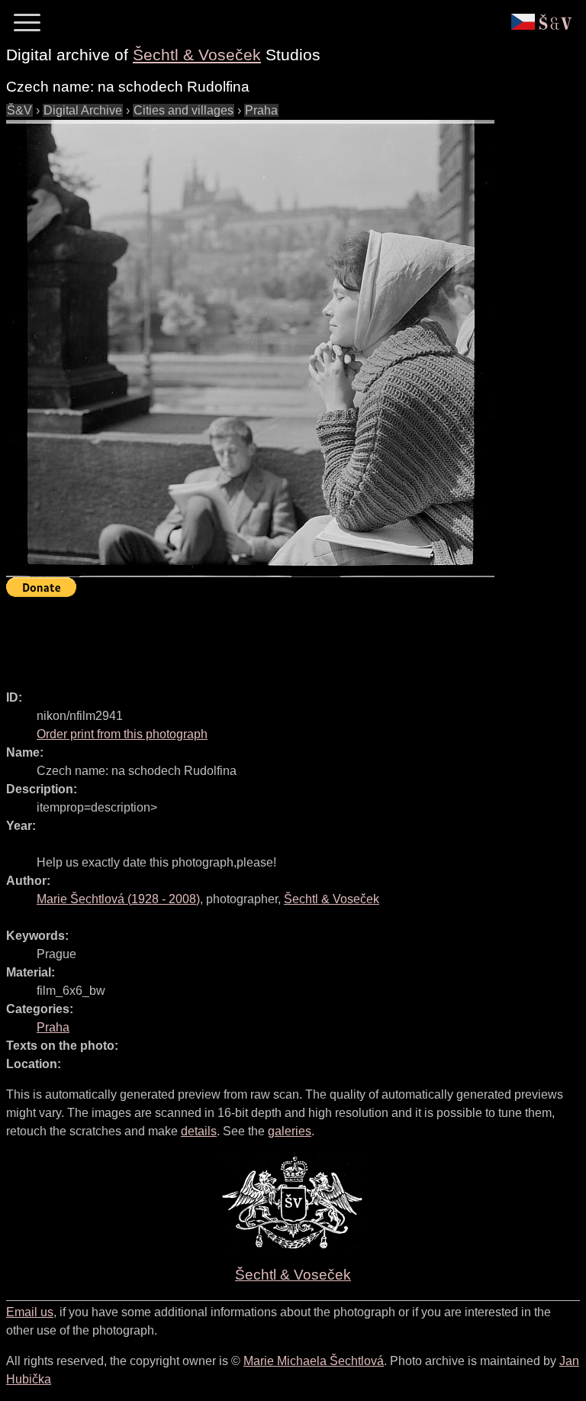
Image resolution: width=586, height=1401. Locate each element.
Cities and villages (183, 110)
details (199, 1131)
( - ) (118, 899)
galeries (289, 1131)
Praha (261, 110)
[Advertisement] (284, 636)
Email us (29, 1312)
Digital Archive (82, 110)
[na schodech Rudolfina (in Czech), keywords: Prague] (250, 348)
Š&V (19, 110)
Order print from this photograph (122, 734)
